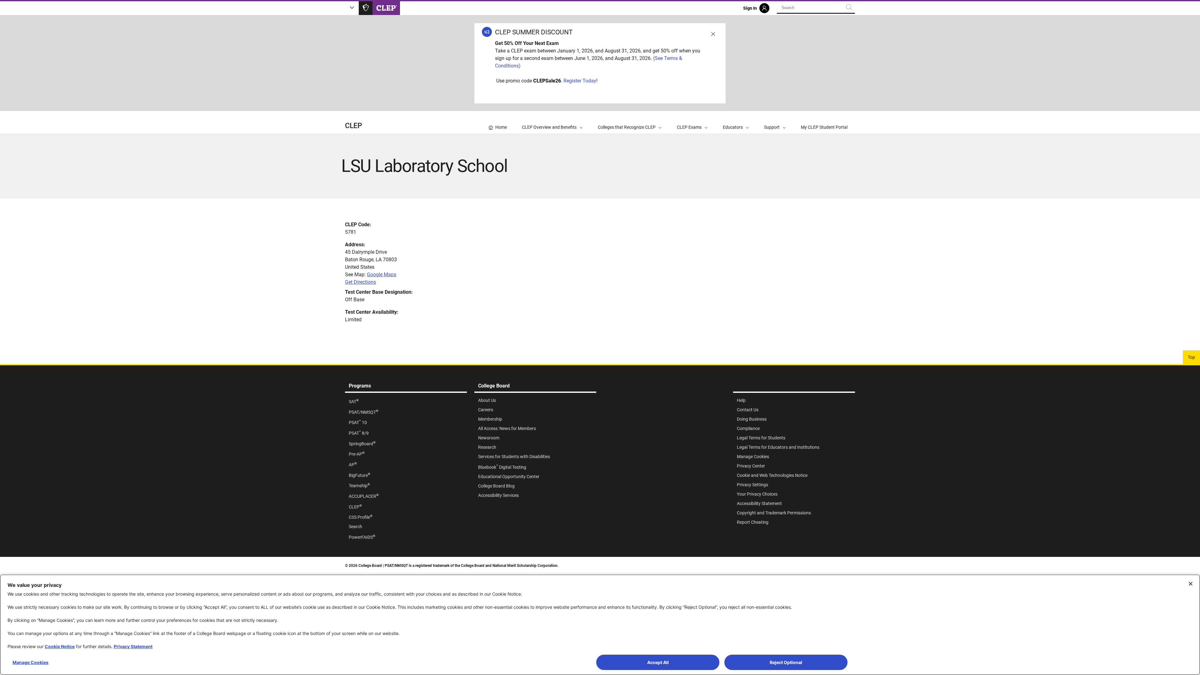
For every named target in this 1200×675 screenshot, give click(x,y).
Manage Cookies (30, 662)
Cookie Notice (60, 646)
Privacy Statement (133, 646)
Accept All (658, 662)
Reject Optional (786, 662)
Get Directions (360, 282)
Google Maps (381, 275)
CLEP (353, 126)
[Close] (1191, 584)
